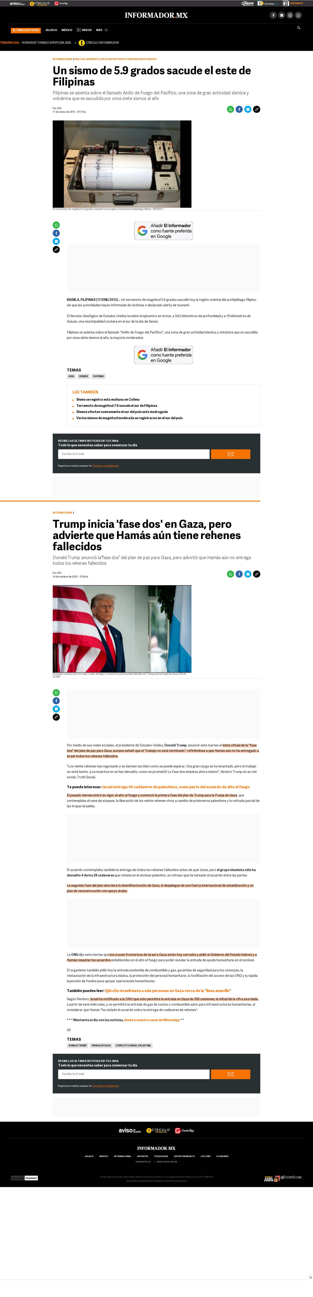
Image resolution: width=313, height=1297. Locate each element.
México (67, 29)
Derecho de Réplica (155, 1180)
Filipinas (98, 376)
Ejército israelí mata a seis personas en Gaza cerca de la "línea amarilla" (168, 990)
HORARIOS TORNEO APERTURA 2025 (46, 42)
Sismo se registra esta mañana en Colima (108, 399)
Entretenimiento (184, 1156)
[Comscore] (291, 1176)
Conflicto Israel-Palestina (133, 1045)
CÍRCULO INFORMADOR (102, 42)
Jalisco (51, 29)
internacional (122, 1156)
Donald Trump (78, 1045)
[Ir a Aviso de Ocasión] (130, 1126)
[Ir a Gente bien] (184, 1126)
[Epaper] (266, 2)
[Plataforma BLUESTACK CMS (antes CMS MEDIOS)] (31, 1176)
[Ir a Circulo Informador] (37, 2)
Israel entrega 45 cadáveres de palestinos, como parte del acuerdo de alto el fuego (176, 786)
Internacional (63, 58)
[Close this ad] (310, 1277)
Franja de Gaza (101, 1045)
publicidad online (166, 1161)
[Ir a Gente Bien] (59, 2)
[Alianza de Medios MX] (272, 1176)
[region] (156, 1289)
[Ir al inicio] (53, 14)
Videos (87, 29)
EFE (59, 572)
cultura (205, 1156)
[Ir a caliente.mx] (248, 2)
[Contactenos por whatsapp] (298, 14)
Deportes (142, 1156)
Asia (71, 376)
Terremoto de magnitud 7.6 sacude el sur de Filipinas (116, 405)
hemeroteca (143, 1161)
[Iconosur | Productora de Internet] (17, 1176)
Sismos (83, 376)
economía (222, 1156)
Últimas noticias (26, 29)
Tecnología (161, 1156)
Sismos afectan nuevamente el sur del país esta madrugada (122, 411)
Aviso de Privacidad (135, 1180)
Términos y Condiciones (106, 465)
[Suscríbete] (291, 2)
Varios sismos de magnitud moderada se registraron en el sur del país (129, 417)
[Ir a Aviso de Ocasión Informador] (17, 2)
